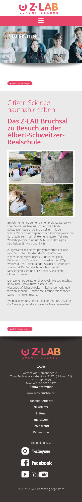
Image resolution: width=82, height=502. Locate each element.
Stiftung (41, 413)
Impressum (41, 419)
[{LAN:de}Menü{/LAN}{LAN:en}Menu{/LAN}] (41, 21)
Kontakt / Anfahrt (41, 401)
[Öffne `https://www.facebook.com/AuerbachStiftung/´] (41, 465)
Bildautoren (41, 432)
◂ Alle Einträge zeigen (20, 83)
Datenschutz (41, 426)
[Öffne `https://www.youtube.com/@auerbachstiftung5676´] (41, 477)
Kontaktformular (41, 387)
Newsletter (41, 407)
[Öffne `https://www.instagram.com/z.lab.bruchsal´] (41, 454)
